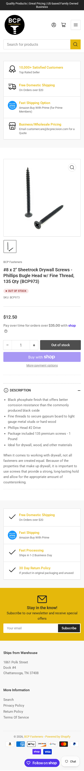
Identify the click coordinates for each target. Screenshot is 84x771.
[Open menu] (76, 25)
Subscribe (69, 628)
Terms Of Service (16, 717)
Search (8, 700)
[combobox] (42, 44)
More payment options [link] (42, 365)
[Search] (75, 44)
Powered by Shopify (57, 736)
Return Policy (13, 712)
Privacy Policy (13, 706)
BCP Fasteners (12, 262)
